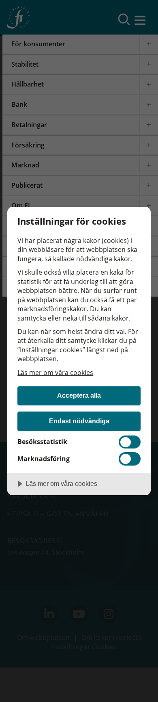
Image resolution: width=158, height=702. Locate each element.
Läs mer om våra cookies (55, 372)
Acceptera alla (79, 395)
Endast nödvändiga (79, 421)
